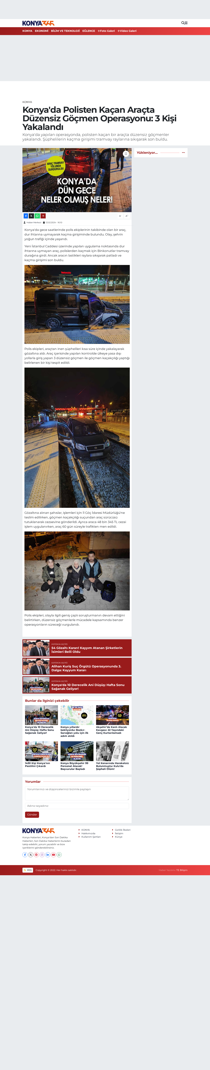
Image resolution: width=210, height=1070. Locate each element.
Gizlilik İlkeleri (123, 830)
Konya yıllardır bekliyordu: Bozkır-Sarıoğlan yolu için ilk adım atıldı (74, 731)
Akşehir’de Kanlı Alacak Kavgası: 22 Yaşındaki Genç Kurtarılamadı (111, 730)
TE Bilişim (182, 870)
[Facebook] (25, 854)
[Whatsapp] (59, 854)
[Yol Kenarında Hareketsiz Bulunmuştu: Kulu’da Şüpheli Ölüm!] (112, 751)
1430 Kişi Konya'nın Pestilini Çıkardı (37, 765)
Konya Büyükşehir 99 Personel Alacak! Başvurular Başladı (74, 766)
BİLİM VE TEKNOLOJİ (65, 30)
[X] (30, 854)
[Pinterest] (36, 854)
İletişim (119, 833)
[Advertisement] (105, 58)
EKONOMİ (41, 30)
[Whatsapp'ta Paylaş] (37, 215)
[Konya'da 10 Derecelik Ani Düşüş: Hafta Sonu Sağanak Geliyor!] (41, 714)
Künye (118, 836)
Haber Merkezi (34, 222)
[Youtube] (53, 854)
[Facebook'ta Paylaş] (26, 215)
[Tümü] (183, 152)
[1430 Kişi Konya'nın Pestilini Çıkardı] (41, 751)
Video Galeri (128, 30)
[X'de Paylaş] (31, 215)
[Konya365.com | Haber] (38, 23)
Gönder (32, 814)
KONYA (27, 30)
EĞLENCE (88, 30)
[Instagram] (42, 854)
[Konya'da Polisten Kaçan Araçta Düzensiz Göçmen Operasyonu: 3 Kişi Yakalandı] (77, 180)
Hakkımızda (88, 833)
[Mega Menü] (186, 23)
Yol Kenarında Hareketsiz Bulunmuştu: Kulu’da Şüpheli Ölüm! (112, 766)
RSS (29, 870)
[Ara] (183, 23)
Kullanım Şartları (91, 836)
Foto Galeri (107, 30)
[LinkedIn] (47, 854)
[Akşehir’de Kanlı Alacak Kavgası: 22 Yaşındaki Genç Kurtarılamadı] (112, 714)
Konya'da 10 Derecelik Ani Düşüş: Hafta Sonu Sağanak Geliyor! (39, 730)
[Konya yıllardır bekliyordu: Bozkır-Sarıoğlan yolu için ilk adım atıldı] (77, 714)
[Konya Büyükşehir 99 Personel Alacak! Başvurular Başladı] (77, 751)
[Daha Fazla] (43, 215)
